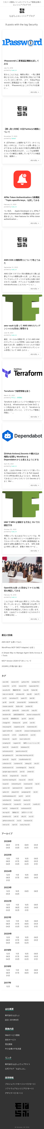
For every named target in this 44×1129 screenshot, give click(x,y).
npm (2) (14, 824)
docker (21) (15, 682)
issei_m (14, 70)
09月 (36, 858)
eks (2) (36, 763)
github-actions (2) (8, 820)
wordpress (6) (33, 702)
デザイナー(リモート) (14, 1093)
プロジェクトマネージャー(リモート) (20, 1084)
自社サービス (10, 1040)
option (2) (6, 792)
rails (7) (37, 694)
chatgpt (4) (6, 723)
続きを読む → (35, 92)
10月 (27, 858)
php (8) (29, 694)
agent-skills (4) (7, 731)
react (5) (5, 718)
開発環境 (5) (15, 718)
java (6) (11, 702)
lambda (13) (35, 682)
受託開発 (8, 1044)
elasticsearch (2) (8, 767)
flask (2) (31, 767)
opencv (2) (6, 788)
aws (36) (5, 682)
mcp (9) (26, 690)
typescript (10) (33, 686)
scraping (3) (6, 743)
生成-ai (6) (19, 706)
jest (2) (22, 771)
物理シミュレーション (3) (31, 743)
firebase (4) (16, 723)
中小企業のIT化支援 (13, 1049)
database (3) (25, 747)
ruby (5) (34, 710)
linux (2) (24, 776)
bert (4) (31, 718)
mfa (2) (30, 780)
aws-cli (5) (6, 710)
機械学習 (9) (16, 690)
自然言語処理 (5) (19, 714)
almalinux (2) (7, 816)
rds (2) (35, 792)
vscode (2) (17, 804)
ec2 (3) (33, 735)
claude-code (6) (8, 706)
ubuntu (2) (27, 800)
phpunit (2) (15, 792)
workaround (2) (26, 808)
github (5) (16, 710)
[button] (22, 63)
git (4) (25, 723)
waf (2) (5, 808)
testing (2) (17, 800)
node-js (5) (25, 710)
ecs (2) (31, 816)
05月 (36, 845)
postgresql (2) (26, 792)
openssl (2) (28, 788)
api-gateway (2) (8, 755)
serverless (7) (13, 698)
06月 (27, 845)
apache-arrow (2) (21, 751)
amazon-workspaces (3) (32, 731)
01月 (36, 848)
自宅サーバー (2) (27, 812)
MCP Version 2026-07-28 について (16, 661)
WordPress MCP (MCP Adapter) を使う (18, 647)
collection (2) (7, 763)
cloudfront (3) (23, 735)
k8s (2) (5, 776)
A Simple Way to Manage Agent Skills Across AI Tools (22, 654)
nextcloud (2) (28, 784)
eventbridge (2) (21, 767)
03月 (17, 848)
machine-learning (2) (9, 780)
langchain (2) (14, 776)
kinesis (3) (6, 739)
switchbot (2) (7, 800)
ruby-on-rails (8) (8, 694)
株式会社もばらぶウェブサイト (17, 1064)
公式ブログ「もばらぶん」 (16, 1068)
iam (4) (32, 723)
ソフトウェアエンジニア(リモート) (19, 1088)
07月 (17, 845)
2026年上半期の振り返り (12, 666)
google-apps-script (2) (10, 771)
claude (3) (14, 747)
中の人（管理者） (17, 397)
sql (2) (21, 796)
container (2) (18, 763)
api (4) (24, 718)
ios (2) (19, 820)
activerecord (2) (8, 751)
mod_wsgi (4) (7, 727)
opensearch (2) (17, 788)
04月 (8, 848)
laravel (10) (22, 686)
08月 (8, 845)
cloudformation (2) (25, 759)
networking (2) (16, 784)
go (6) (4, 702)
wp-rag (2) (6, 812)
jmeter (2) (31, 771)
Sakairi (13, 138)
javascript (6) (21, 702)
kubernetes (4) (32, 727)
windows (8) (20, 694)
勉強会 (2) (16, 812)
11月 (17, 858)
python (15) (25, 682)
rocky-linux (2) (24, 824)
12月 (8, 858)
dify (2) (23, 816)
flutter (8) (34, 690)
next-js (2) (6, 824)
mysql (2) (5, 784)
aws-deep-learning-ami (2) (24, 755)
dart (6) (32, 698)
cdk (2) (16, 816)
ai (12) (14, 686)
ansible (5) (29, 706)
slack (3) (5, 747)
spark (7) (24, 698)
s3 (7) (4, 698)
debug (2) (28, 763)
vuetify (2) (36, 804)
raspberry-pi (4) (19, 727)
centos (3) (6, 735)
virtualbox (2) (7, 804)
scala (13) (6, 686)
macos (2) (22, 780)
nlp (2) (37, 784)
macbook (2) (28, 820)
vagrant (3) (16, 743)
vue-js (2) (27, 804)
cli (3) (14, 735)
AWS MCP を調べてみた (12, 642)
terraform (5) (6, 714)
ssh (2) (28, 796)
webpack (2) (14, 808)
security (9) (6, 690)
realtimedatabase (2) (9, 796)
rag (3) (14, 739)
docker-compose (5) (33, 714)
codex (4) (18, 731)
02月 (27, 848)
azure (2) (5, 759)
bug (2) (14, 759)
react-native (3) (25, 739)
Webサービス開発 (12, 1035)
